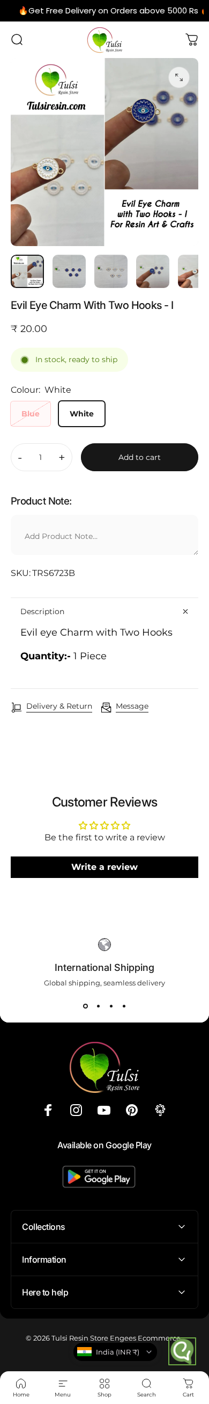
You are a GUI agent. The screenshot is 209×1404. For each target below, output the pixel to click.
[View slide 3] (110, 1006)
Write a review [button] (104, 867)
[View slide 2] (98, 1006)
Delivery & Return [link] (59, 706)
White (82, 414)
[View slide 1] (85, 1006)
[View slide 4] (123, 1006)
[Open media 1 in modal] (179, 77)
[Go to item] (27, 271)
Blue (30, 414)
